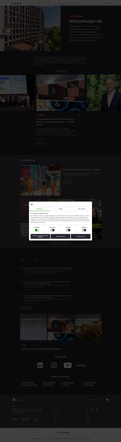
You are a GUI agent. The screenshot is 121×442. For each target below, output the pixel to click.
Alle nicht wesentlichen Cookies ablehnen (40, 236)
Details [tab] (60, 208)
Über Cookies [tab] (81, 208)
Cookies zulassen (80, 236)
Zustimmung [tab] (39, 208)
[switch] (53, 230)
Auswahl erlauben (60, 236)
